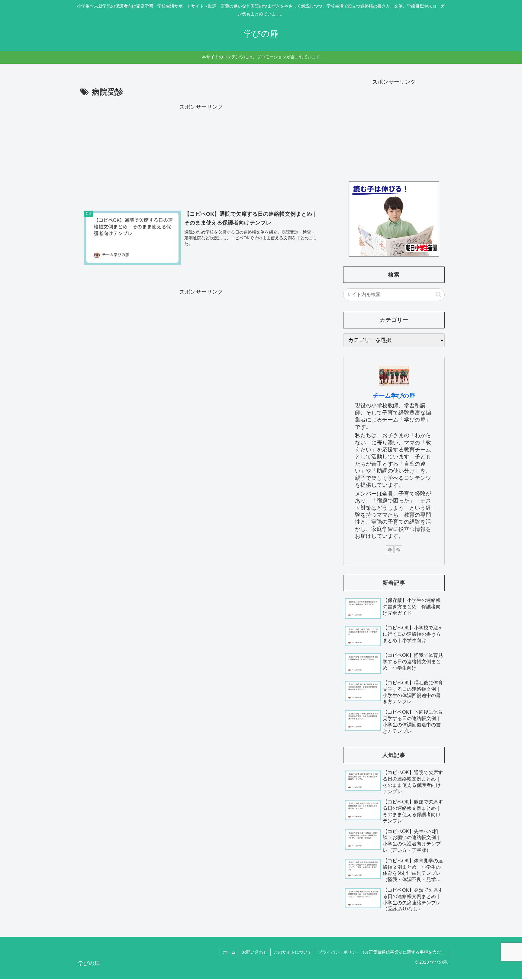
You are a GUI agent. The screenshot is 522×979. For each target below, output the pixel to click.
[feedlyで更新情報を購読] (390, 549)
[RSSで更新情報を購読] (398, 549)
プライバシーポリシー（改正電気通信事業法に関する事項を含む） (381, 952)
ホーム (229, 952)
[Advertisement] (201, 154)
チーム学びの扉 (394, 395)
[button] (438, 294)
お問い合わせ (254, 952)
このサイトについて (293, 952)
